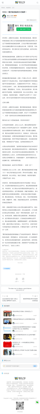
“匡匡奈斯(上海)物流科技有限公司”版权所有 (24, 398)
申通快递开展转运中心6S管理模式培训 (24, 319)
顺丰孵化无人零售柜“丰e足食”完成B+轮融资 (25, 351)
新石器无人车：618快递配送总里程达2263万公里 (23, 343)
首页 (3, 7)
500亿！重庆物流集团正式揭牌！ (14, 12)
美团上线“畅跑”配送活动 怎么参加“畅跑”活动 (24, 335)
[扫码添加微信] (37, 402)
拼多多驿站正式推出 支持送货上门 (22, 311)
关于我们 (20, 395)
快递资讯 (8, 7)
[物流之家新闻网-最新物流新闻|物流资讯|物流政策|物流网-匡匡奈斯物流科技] (20, 2)
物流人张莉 (10, 16)
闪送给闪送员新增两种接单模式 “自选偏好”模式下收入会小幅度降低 (24, 328)
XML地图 (26, 399)
